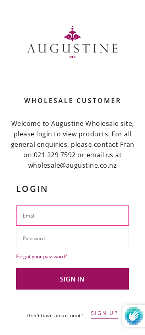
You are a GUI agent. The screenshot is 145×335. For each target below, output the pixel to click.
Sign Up (104, 313)
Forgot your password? (41, 256)
